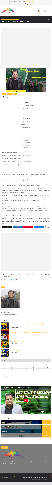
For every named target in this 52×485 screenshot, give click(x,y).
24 (46, 426)
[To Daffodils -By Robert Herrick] (5, 344)
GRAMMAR (15, 21)
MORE (21, 21)
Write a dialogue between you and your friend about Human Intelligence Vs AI (28, 324)
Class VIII (39, 18)
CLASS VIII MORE (10, 93)
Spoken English (6, 18)
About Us (25, 477)
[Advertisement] (26, 37)
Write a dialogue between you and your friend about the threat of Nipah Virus (28, 333)
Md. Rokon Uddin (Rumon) (16, 100)
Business (4, 431)
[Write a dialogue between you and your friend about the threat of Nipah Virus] (5, 335)
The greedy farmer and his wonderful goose (38, 274)
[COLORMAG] (13, 451)
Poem (16, 93)
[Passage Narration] (5, 353)
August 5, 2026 (15, 327)
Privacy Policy (35, 477)
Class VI (23, 18)
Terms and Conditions (43, 477)
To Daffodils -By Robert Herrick (18, 341)
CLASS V (16, 18)
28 (46, 422)
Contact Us (30, 477)
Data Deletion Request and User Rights (39, 479)
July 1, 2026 (14, 352)
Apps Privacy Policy (27, 479)
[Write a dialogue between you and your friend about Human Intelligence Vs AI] (5, 326)
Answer (4, 422)
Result (28, 21)
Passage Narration (30, 1)
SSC (3, 21)
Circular (4, 435)
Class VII (31, 18)
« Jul (25, 379)
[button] (11, 18)
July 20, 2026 (14, 343)
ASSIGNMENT (5, 426)
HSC (8, 21)
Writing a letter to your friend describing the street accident (14, 275)
